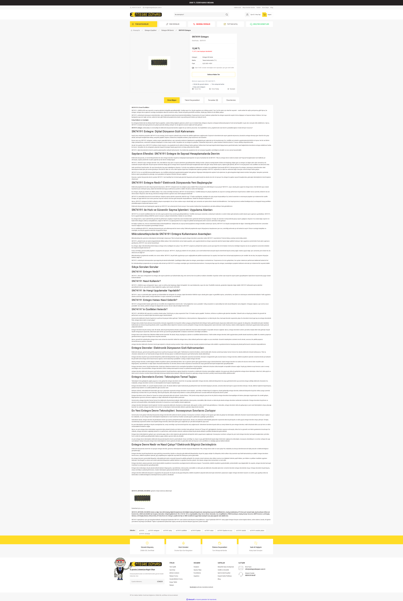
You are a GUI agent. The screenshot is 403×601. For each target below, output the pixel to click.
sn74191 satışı (167, 530)
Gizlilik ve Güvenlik (223, 570)
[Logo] (146, 14)
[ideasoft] (190, 599)
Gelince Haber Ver (213, 74)
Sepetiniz (196, 576)
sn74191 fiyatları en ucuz (224, 530)
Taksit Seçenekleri (192, 100)
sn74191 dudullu (241, 530)
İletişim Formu (173, 576)
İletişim (171, 585)
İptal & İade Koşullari (224, 573)
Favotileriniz (197, 573)
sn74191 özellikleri (181, 530)
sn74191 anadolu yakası (257, 530)
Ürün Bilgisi (171, 100)
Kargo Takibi (173, 582)
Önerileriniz (231, 100)
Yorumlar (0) (213, 100)
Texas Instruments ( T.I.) (210, 60)
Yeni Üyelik (172, 567)
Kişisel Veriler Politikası (225, 576)
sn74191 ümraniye (144, 533)
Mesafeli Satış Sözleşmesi (226, 567)
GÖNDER (160, 581)
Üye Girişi (172, 570)
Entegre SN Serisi (208, 57)
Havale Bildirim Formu (176, 579)
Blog (219, 579)
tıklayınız (142, 508)
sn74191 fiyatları (196, 530)
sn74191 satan (209, 530)
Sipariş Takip (197, 570)
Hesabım (196, 567)
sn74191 (141, 530)
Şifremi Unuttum (174, 573)
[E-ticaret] (201, 599)
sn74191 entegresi (153, 530)
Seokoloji (193, 587)
